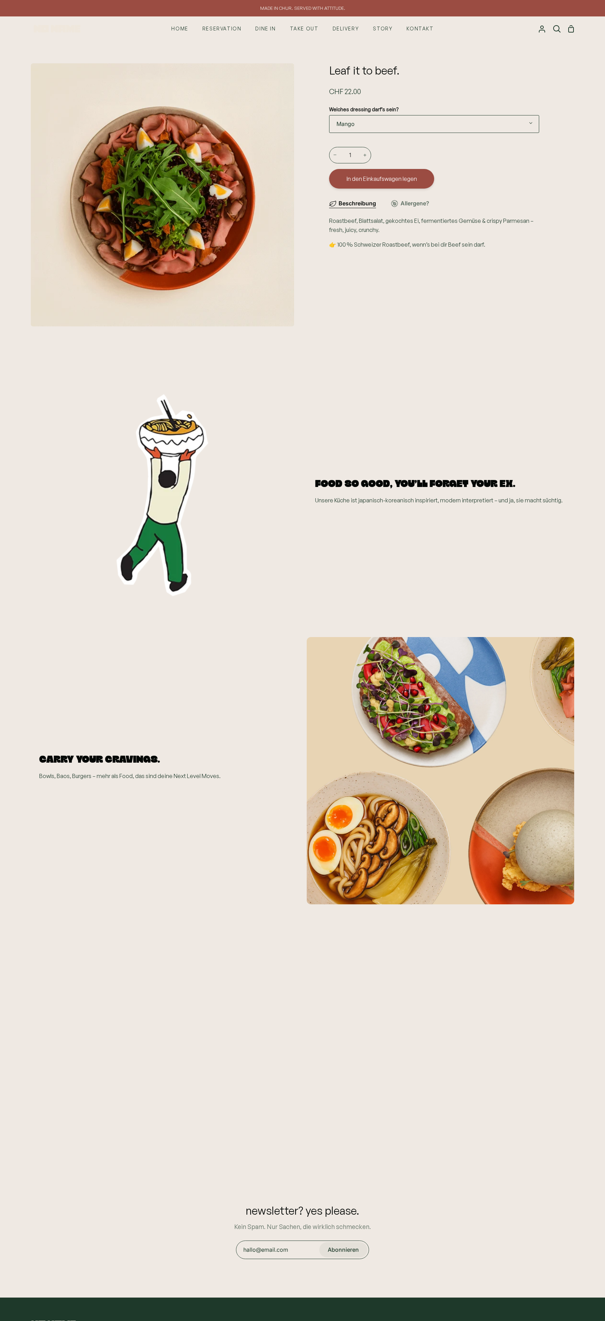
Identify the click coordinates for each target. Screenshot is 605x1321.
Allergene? (415, 203)
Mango (345, 123)
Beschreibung (357, 203)
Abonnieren (343, 1249)
